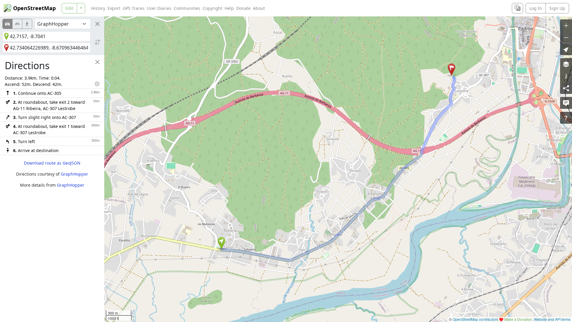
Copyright (212, 8)
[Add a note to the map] (566, 103)
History (98, 8)
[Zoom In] (566, 25)
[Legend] (566, 76)
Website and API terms (552, 319)
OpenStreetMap (34, 8)
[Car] (7, 24)
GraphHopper (74, 174)
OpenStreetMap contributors (475, 319)
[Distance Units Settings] (97, 83)
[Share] (566, 88)
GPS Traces (133, 8)
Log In (535, 8)
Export (114, 8)
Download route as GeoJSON (52, 163)
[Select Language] (517, 8)
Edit (69, 8)
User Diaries (159, 8)
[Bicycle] (17, 24)
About (259, 8)
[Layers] (566, 64)
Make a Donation (518, 319)
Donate (243, 8)
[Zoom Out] (566, 37)
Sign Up (557, 8)
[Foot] (27, 24)
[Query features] (566, 118)
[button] (221, 243)
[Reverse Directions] (97, 42)
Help (229, 8)
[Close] (97, 23)
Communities (187, 8)
